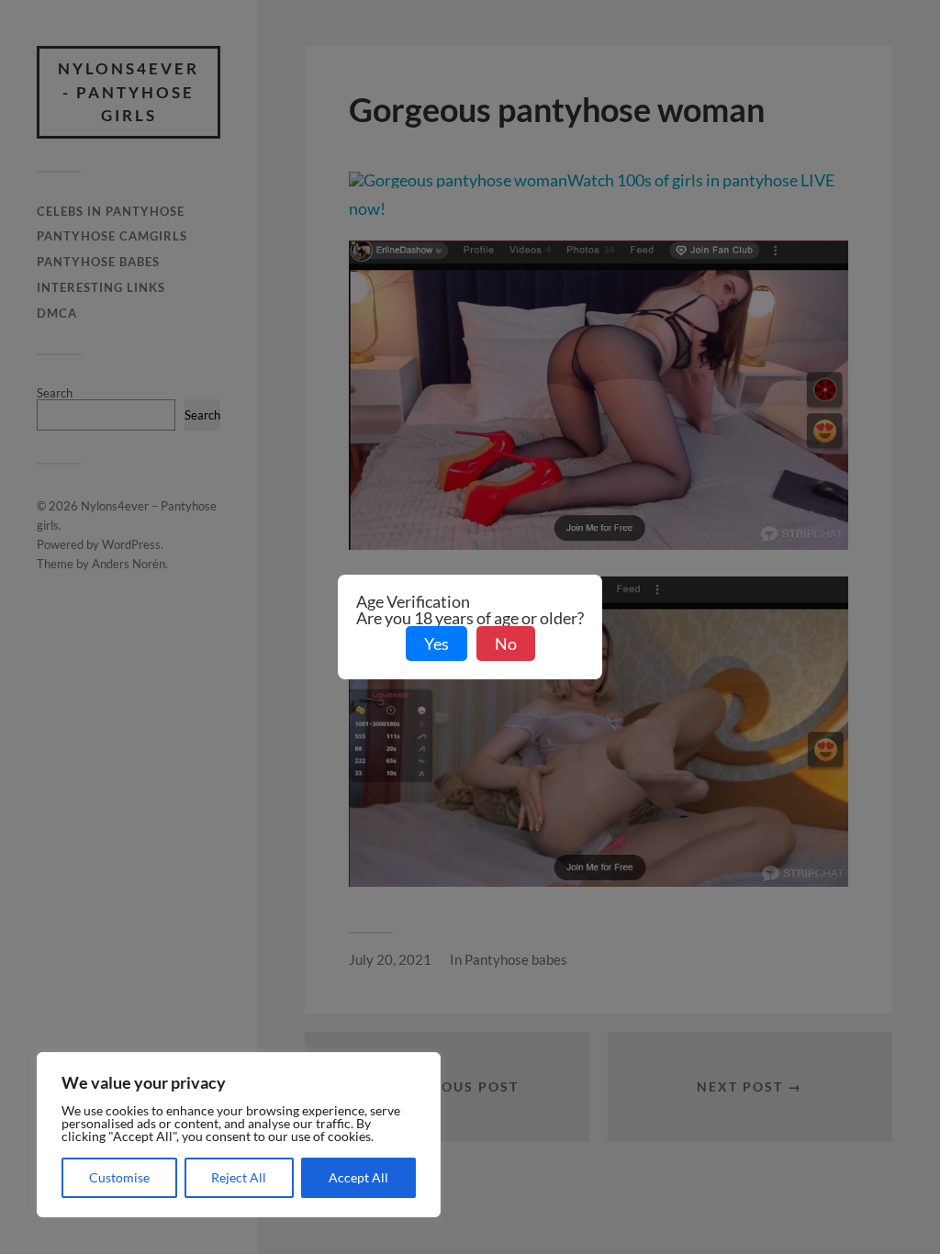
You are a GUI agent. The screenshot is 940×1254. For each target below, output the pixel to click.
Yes (436, 643)
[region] (239, 1134)
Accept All (358, 1177)
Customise (119, 1177)
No (506, 643)
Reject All (238, 1177)
